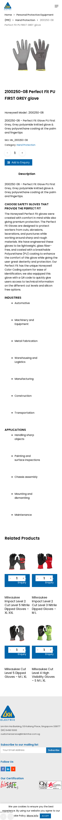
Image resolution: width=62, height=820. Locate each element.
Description (27, 174)
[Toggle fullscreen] (4, 812)
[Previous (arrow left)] (3, 816)
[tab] (31, 174)
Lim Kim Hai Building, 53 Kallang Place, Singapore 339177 (30, 726)
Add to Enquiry (21, 162)
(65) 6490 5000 (9, 730)
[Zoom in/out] (1, 812)
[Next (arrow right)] (10, 816)
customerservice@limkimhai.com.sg (20, 734)
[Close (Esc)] (11, 812)
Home (8, 14)
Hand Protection (25, 20)
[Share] (8, 812)
